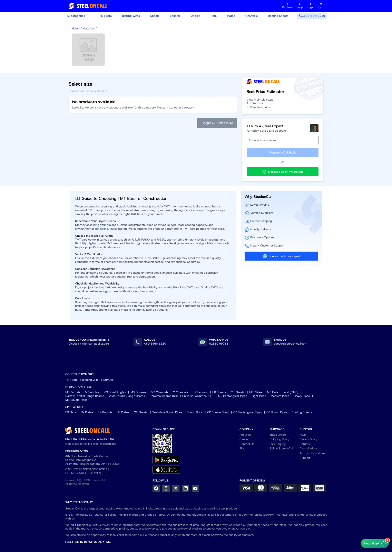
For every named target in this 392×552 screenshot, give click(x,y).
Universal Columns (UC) (197, 396)
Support (305, 458)
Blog (242, 448)
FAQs (303, 435)
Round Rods (195, 412)
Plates (231, 16)
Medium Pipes (280, 396)
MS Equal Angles (115, 392)
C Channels (180, 392)
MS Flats (272, 392)
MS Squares (138, 392)
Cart (320, 7)
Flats (213, 16)
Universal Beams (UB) (164, 396)
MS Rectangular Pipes (232, 396)
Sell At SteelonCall (282, 448)
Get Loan (287, 6)
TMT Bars (105, 16)
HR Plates (123, 412)
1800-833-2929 (313, 16)
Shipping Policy (279, 439)
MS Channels (159, 392)
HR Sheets (219, 392)
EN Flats (70, 412)
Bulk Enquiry (278, 444)
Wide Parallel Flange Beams (127, 396)
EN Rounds (105, 412)
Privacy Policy (308, 439)
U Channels (200, 392)
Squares (175, 16)
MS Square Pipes (76, 400)
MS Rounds (72, 392)
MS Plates (255, 392)
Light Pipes (259, 396)
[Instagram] (166, 488)
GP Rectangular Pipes (247, 412)
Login (310, 7)
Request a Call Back (283, 152)
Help (300, 7)
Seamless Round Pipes (167, 412)
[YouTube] (195, 488)
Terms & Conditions (312, 453)
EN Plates (87, 412)
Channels (251, 16)
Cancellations (308, 448)
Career (243, 439)
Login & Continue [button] (216, 123)
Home (76, 28)
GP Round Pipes (276, 412)
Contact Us (246, 444)
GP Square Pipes (218, 412)
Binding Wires (131, 16)
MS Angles (92, 392)
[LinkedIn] (185, 488)
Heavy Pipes (302, 396)
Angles (195, 16)
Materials (89, 28)
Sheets (154, 16)
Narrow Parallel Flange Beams (84, 396)
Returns (305, 444)
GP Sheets (141, 412)
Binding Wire (90, 380)
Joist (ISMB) (290, 392)
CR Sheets (238, 392)
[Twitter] (175, 488)
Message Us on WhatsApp (285, 172)
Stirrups (108, 380)
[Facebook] (156, 488)
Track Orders (278, 435)
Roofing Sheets (278, 16)
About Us (245, 435)
